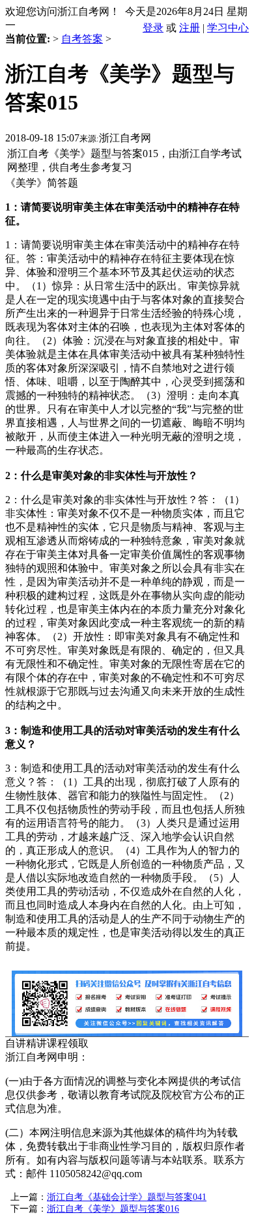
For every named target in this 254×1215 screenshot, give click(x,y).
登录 (153, 27)
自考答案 (82, 38)
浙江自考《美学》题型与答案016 (113, 1209)
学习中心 (228, 27)
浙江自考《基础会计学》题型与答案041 (126, 1197)
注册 (189, 27)
